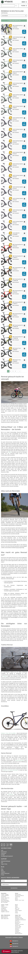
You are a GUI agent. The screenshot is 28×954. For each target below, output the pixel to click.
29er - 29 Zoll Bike (4, 902)
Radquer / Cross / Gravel (19, 900)
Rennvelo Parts (17, 922)
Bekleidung (17, 923)
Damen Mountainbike (5, 900)
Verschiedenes (17, 927)
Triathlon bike (17, 896)
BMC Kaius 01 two (17, 348)
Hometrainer (17, 930)
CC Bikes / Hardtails (4, 894)
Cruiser (16, 911)
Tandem (16, 907)
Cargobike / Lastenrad (5, 911)
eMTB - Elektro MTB (4, 918)
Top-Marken (10, 794)
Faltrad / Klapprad (18, 910)
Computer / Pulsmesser (19, 924)
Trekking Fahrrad (4, 907)
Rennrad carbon (18, 894)
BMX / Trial (17, 908)
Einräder (16, 912)
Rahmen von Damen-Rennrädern (10, 770)
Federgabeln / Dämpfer (19, 918)
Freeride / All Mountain (5, 897)
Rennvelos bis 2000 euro (19, 895)
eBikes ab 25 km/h (4, 917)
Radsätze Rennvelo (18, 917)
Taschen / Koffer (18, 926)
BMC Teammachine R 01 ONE (19, 279)
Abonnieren (14, 888)
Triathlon (5, 676)
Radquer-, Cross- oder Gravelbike (8, 733)
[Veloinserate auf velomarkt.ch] (7, 1)
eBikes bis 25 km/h (4, 916)
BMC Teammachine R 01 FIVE (19, 244)
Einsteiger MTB (4, 899)
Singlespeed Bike (4, 910)
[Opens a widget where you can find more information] (6, 951)
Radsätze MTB (17, 916)
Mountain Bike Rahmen (5, 901)
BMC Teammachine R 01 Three (19, 256)
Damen (16, 897)
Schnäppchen (3, 908)
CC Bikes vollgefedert (5, 895)
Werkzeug (17, 929)
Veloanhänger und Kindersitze (20, 919)
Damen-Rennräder (20, 760)
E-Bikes (9, 452)
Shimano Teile (17, 925)
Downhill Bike (3, 896)
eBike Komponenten (18, 933)
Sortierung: (4, 13)
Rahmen (16, 899)
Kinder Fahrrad (3, 909)
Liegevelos (17, 909)
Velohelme (17, 931)
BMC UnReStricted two (18, 25)
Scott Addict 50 (16, 233)
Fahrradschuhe (17, 932)
